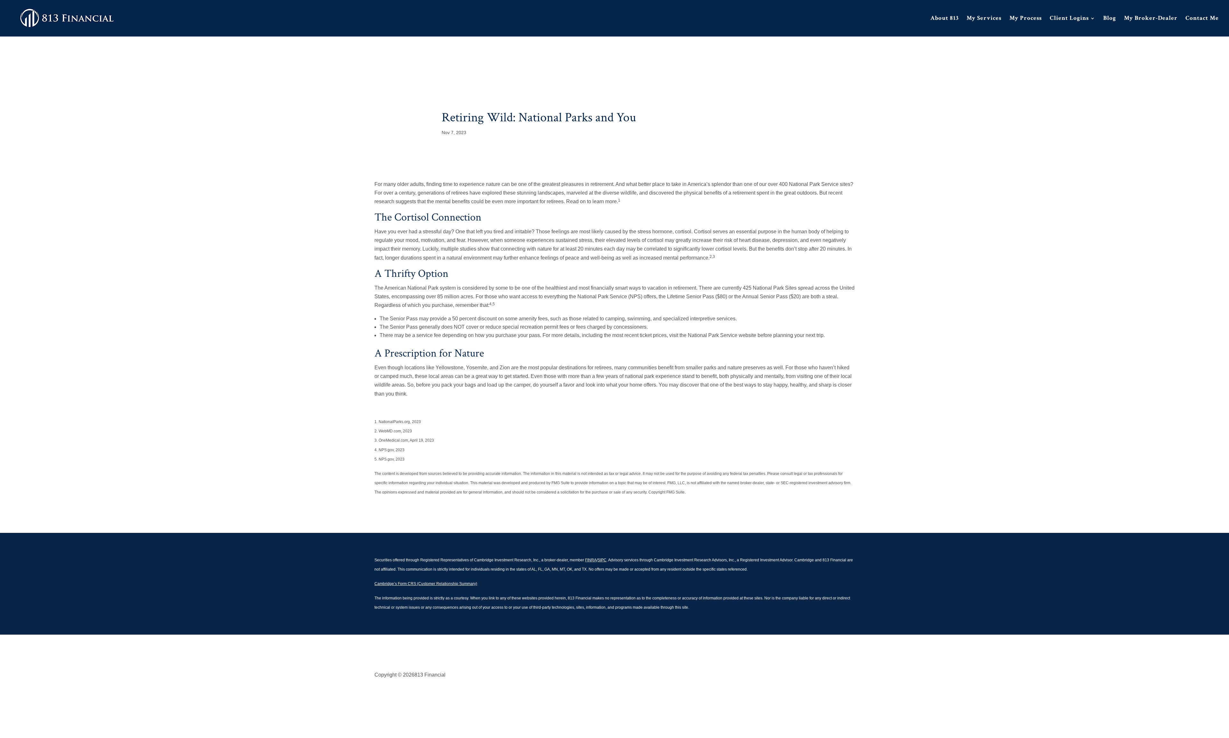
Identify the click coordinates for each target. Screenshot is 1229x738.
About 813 (944, 19)
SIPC (602, 560)
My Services (984, 19)
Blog (1109, 19)
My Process (1025, 19)
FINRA (591, 560)
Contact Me (1202, 19)
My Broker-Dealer (1150, 19)
